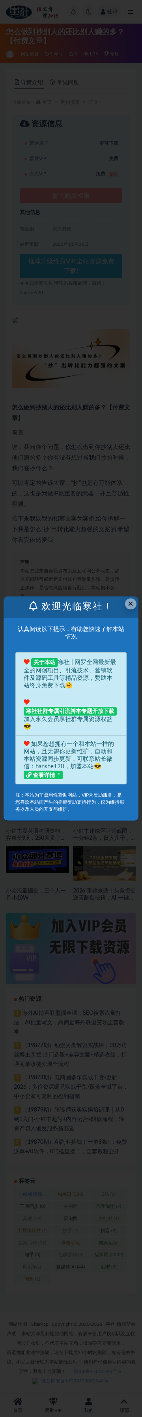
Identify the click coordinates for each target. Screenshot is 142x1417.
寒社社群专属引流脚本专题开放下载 (70, 711)
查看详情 (44, 775)
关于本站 (45, 662)
